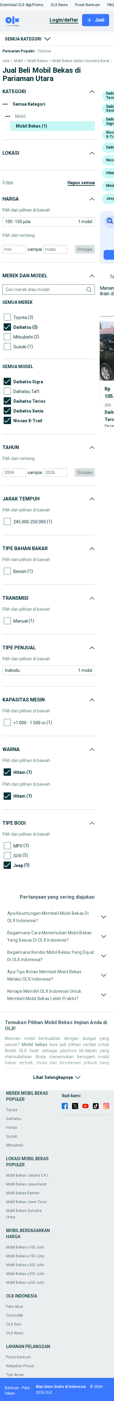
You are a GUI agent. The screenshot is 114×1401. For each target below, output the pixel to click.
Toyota (11, 1110)
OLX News (14, 1333)
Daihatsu (13, 1119)
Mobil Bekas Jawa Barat (26, 1184)
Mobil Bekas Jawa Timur (26, 1202)
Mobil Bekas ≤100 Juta (25, 1247)
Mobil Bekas (37, 61)
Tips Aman (15, 1375)
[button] (16, 4)
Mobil (18, 61)
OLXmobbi (14, 1315)
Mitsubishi (14, 1145)
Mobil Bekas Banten (23, 1193)
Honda (11, 1127)
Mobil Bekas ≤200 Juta (25, 1265)
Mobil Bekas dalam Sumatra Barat (80, 61)
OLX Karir (14, 1324)
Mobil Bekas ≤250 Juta (25, 1274)
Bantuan (12, 1388)
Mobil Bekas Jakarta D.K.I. (27, 1175)
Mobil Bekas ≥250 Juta (25, 1282)
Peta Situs (14, 1306)
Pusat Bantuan (18, 1357)
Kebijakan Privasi (20, 1366)
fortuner (44, 51)
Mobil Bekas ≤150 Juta (25, 1256)
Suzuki (11, 1136)
